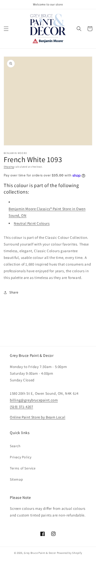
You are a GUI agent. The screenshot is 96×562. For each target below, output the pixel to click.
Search (15, 446)
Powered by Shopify (69, 553)
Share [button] (13, 292)
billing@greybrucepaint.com (34, 400)
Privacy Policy (20, 457)
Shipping (9, 166)
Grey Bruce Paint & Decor (40, 553)
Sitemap (16, 479)
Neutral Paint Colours (32, 223)
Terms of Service (23, 468)
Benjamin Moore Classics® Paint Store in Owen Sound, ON (47, 212)
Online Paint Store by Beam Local (37, 417)
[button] (6, 28)
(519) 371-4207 (21, 406)
